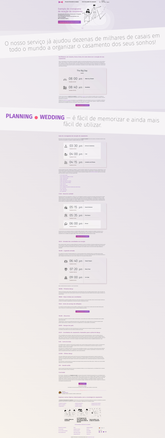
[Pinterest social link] (106, 432)
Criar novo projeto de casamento (62, 430)
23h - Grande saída (63, 191)
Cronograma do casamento (62, 403)
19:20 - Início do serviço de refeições (65, 182)
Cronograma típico (61, 406)
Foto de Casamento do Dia (62, 432)
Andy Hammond (65, 392)
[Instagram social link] (99, 432)
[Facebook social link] (101, 432)
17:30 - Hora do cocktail (63, 175)
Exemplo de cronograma (78, 406)
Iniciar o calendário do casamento (82, 105)
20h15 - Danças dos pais (64, 185)
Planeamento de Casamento (62, 427)
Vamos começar (82, 383)
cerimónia (83, 96)
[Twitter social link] (104, 432)
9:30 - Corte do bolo (63, 188)
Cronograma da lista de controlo (95, 404)
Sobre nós (88, 429)
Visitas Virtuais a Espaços (77, 432)
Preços (74, 427)
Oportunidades (89, 430)
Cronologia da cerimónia (78, 404)
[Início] (60, 1)
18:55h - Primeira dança (63, 179)
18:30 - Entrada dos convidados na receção (66, 176)
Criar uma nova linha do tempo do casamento (69, 22)
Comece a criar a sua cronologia (82, 236)
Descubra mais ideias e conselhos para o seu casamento (82, 424)
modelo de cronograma (67, 100)
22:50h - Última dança (63, 189)
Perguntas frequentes (90, 427)
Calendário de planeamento (79, 403)
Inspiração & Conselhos (77, 429)
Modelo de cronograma (62, 404)
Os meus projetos (60, 429)
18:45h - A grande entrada (64, 178)
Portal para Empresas (77, 430)
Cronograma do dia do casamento (95, 403)
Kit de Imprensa (89, 432)
